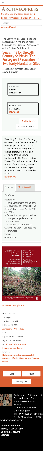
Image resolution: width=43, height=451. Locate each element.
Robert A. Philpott (13, 68)
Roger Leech (29, 68)
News (31, 373)
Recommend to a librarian (12, 348)
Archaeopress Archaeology (13, 329)
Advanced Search (8, 27)
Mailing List (21, 381)
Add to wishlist (28, 126)
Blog (12, 373)
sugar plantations (15, 355)
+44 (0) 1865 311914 (27, 413)
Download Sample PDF (13, 305)
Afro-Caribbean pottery (21, 358)
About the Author (25, 187)
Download (14, 111)
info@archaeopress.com (11, 420)
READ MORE (10, 176)
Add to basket (29, 121)
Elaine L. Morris (9, 71)
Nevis (4, 355)
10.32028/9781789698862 (16, 344)
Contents (9, 187)
